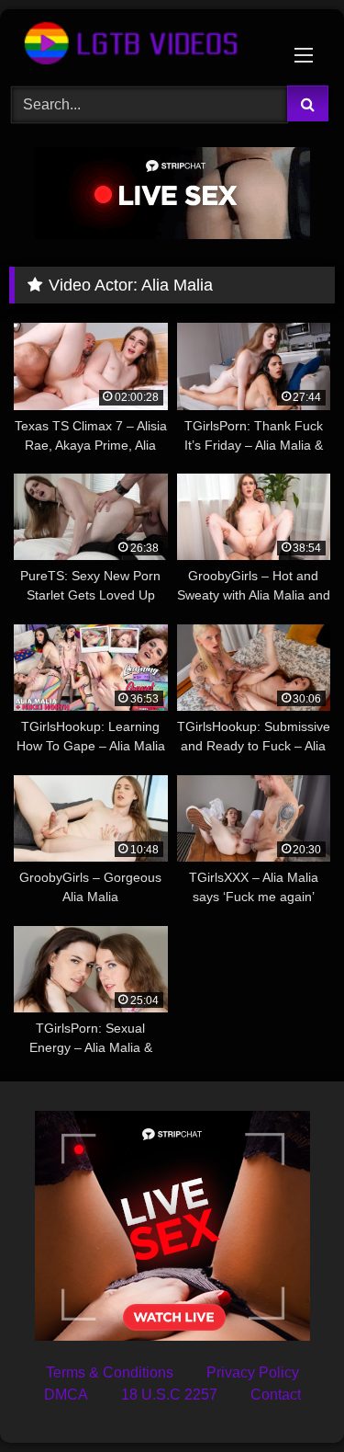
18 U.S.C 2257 (169, 1394)
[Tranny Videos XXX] (141, 44)
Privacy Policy (252, 1372)
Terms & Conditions (109, 1372)
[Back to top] (287, 1397)
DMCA (66, 1394)
